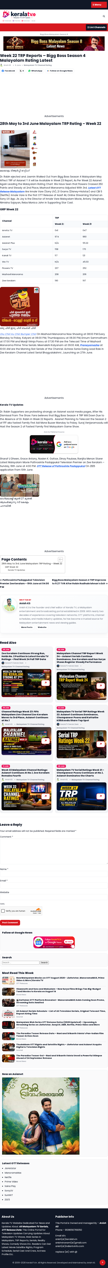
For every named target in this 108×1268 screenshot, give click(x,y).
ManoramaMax (13, 1172)
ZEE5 (7, 1199)
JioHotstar (10, 1168)
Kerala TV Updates (16, 570)
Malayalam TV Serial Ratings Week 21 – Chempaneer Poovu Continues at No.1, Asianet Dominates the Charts (80, 772)
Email (4, 880)
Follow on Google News (61, 70)
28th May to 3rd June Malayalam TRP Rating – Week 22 (32, 563)
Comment (6, 836)
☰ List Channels (96, 27)
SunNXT (9, 1195)
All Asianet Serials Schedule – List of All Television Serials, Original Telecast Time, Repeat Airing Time (61, 1012)
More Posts (26, 627)
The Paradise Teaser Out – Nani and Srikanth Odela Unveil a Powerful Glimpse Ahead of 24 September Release (59, 1056)
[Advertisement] (54, 94)
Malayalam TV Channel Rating (38, 65)
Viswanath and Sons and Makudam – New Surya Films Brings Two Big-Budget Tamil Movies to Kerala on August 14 (58, 990)
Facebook (10, 70)
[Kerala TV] (19, 16)
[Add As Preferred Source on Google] (54, 444)
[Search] (104, 16)
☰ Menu (97, 4)
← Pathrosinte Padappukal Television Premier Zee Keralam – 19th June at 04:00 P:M (24, 583)
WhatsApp (36, 70)
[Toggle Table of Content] (59, 559)
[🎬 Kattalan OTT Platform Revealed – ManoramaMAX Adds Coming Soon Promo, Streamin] (8, 1003)
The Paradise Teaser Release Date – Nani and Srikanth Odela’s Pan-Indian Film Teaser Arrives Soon (60, 1034)
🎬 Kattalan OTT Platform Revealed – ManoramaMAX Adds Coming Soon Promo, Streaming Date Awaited (60, 1001)
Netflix (8, 1177)
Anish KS (24, 603)
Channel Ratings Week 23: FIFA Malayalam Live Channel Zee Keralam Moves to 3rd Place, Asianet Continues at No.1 (25, 716)
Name (4, 869)
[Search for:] (21, 962)
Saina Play (10, 1186)
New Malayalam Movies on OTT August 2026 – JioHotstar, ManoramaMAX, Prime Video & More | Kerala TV (60, 979)
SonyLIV (9, 1190)
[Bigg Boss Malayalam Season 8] (54, 43)
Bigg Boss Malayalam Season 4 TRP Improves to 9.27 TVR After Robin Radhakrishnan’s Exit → (80, 581)
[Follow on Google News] (54, 942)
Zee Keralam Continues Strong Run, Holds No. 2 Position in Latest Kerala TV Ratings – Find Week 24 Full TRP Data (25, 656)
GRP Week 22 (11, 567)
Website (42, 627)
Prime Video (11, 1181)
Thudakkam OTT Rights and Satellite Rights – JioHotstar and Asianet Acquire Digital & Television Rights (59, 1045)
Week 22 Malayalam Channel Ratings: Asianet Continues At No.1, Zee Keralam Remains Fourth (26, 772)
